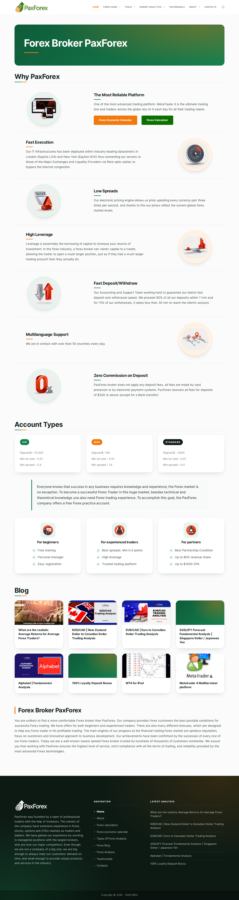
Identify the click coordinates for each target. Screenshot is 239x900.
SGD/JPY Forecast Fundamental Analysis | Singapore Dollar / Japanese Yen (199, 636)
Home (96, 7)
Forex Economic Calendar (115, 120)
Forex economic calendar (112, 832)
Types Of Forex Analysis (111, 838)
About (193, 7)
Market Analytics (150, 7)
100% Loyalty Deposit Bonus (92, 683)
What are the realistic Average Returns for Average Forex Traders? (38, 634)
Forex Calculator (157, 120)
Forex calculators (107, 825)
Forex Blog (103, 845)
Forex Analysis (106, 852)
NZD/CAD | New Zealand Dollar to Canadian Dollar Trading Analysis (89, 634)
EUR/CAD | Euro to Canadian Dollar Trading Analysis (146, 632)
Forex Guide (110, 7)
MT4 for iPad (135, 683)
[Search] (223, 7)
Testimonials (177, 7)
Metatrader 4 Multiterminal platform (198, 685)
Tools (128, 7)
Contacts (210, 7)
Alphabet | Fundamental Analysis (35, 685)
